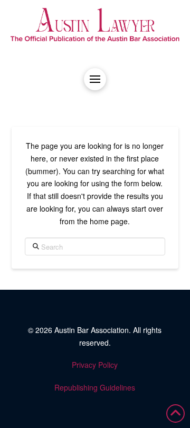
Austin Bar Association (91, 330)
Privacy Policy (95, 364)
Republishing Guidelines (94, 387)
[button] (95, 79)
